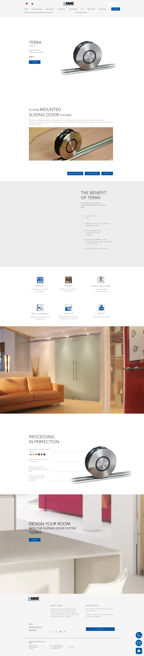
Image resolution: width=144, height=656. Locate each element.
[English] (32, 4)
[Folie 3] (70, 408)
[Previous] (11, 370)
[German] (27, 4)
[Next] (133, 370)
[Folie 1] (73, 408)
